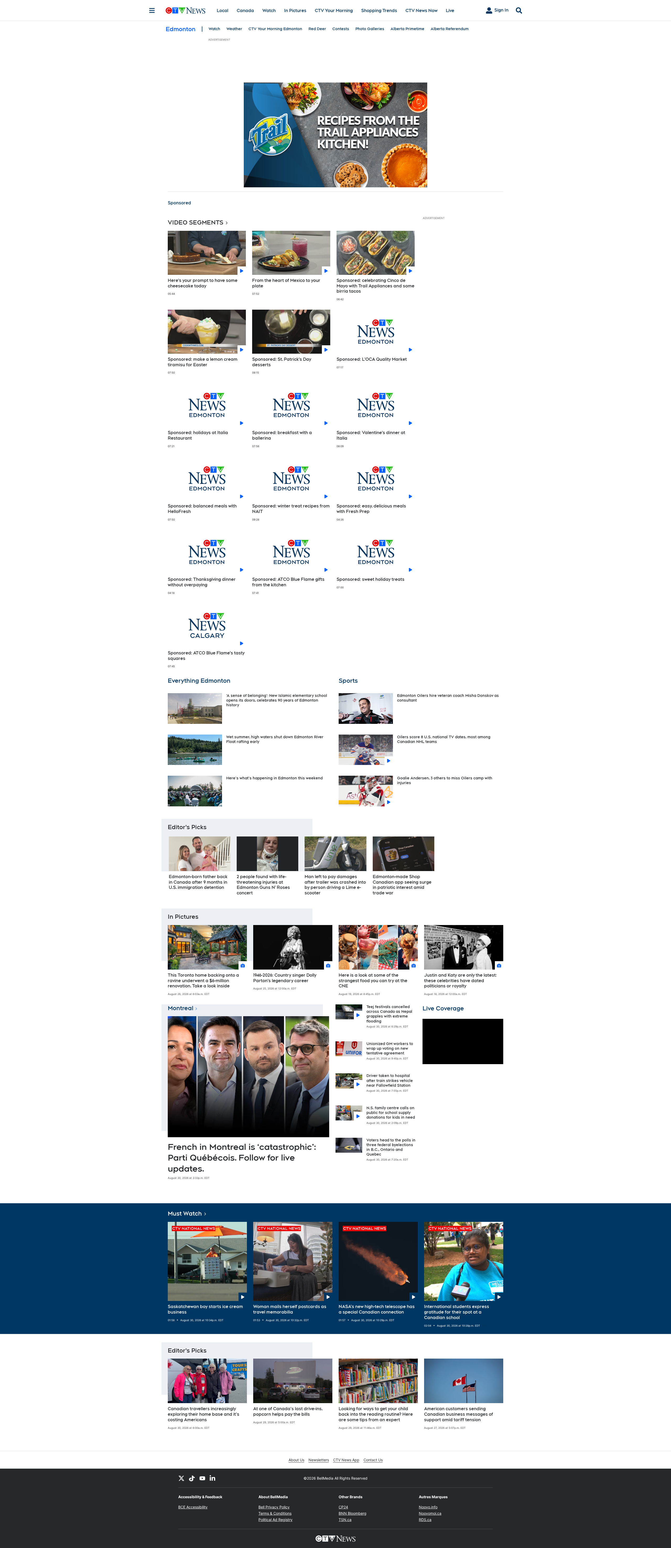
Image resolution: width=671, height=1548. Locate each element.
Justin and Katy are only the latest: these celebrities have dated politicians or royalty (460, 981)
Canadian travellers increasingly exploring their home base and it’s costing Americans (203, 1414)
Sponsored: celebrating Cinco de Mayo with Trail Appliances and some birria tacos (375, 286)
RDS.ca (425, 1519)
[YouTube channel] (202, 1478)
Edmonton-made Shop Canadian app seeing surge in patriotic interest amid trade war (402, 884)
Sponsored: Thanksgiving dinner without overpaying (202, 582)
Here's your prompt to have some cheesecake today (202, 283)
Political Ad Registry (275, 1519)
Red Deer (317, 29)
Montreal (180, 1008)
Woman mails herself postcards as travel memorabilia (289, 1309)
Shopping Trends (379, 10)
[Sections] (152, 10)
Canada (245, 10)
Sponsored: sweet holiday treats (370, 579)
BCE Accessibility (193, 1507)
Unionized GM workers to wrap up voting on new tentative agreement (389, 1048)
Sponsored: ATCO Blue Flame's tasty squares (206, 655)
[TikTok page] (192, 1478)
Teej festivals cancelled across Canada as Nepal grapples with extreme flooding (389, 1014)
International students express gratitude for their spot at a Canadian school (456, 1312)
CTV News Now (421, 10)
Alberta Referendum (450, 29)
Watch (269, 10)
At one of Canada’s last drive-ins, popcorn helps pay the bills (288, 1411)
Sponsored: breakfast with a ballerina (282, 435)
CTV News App (346, 1460)
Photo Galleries (369, 29)
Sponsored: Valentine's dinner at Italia (371, 435)
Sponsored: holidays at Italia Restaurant (198, 435)
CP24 (343, 1507)
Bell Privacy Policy (274, 1507)
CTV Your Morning (334, 10)
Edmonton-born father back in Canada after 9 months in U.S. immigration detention (198, 882)
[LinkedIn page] (213, 1478)
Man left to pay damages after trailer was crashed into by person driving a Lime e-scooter (335, 884)
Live (450, 10)
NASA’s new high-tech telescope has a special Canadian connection (377, 1309)
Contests (340, 29)
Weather (234, 29)
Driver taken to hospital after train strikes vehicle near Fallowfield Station (389, 1080)
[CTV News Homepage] (185, 10)
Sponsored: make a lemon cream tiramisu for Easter (202, 362)
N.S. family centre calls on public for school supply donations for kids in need (390, 1112)
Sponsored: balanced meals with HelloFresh (202, 509)
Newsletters (319, 1460)
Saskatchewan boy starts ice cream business (205, 1309)
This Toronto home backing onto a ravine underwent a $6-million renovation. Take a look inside (203, 981)
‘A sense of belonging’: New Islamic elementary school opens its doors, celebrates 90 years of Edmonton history (276, 700)
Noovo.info (428, 1507)
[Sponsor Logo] (335, 135)
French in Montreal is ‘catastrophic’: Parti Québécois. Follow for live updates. (242, 1158)
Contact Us (373, 1460)
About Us (296, 1460)
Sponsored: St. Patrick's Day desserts (281, 362)
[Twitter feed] (181, 1478)
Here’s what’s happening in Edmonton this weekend (274, 778)
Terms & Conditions (274, 1513)
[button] (492, 867)
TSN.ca (345, 1519)
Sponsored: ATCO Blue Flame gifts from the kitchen (288, 582)
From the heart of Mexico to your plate (286, 283)
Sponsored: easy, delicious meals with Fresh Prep (371, 509)
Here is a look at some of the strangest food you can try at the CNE (373, 981)
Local (222, 10)
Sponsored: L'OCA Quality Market (372, 359)
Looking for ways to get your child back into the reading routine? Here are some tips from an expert (376, 1414)
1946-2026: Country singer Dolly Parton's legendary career (284, 978)
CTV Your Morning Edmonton (275, 29)
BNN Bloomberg (352, 1513)
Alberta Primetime (407, 29)
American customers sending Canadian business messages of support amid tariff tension (458, 1414)
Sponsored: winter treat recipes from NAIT (291, 509)
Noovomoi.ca (430, 1513)
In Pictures (295, 10)
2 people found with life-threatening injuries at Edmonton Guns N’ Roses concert (263, 884)
